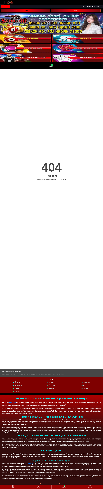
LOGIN (75, 10)
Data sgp (58, 439)
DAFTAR (26, 10)
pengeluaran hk (97, 476)
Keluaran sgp (12, 402)
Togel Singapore (6, 453)
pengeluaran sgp (29, 463)
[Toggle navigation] (2, 3)
